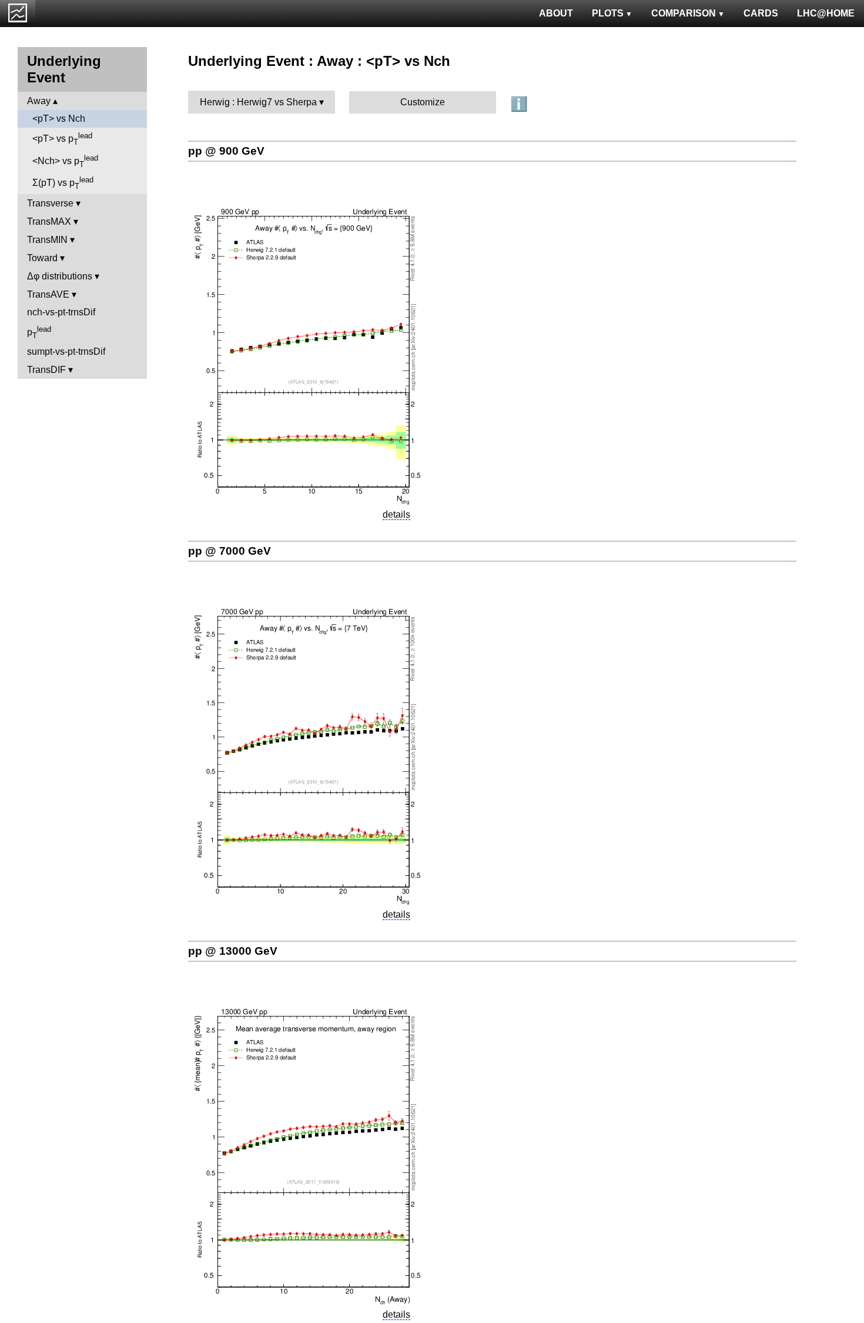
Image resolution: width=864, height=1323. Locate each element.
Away (39, 101)
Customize (422, 102)
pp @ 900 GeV (226, 151)
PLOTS (608, 13)
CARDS (761, 13)
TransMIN (47, 240)
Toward (42, 258)
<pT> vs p (62, 138)
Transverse (50, 203)
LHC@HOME (826, 13)
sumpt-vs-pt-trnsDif (66, 351)
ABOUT (556, 13)
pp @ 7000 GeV (229, 551)
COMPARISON (683, 13)
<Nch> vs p (65, 161)
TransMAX (49, 221)
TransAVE (48, 294)
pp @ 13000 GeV (232, 951)
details (396, 514)
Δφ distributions (59, 276)
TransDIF (46, 370)
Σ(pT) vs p (62, 183)
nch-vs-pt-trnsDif (61, 312)
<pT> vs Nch (58, 119)
